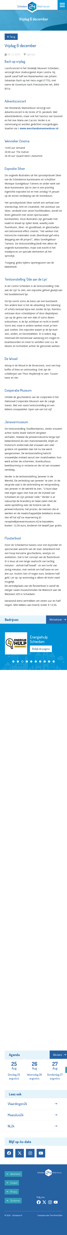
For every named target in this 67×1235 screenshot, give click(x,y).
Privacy (13, 1191)
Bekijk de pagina (41, 649)
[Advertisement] (33, 707)
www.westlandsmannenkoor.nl (39, 128)
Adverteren (15, 1173)
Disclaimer (15, 1200)
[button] (13, 661)
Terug (12, 36)
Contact (13, 1182)
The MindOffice (56, 1215)
